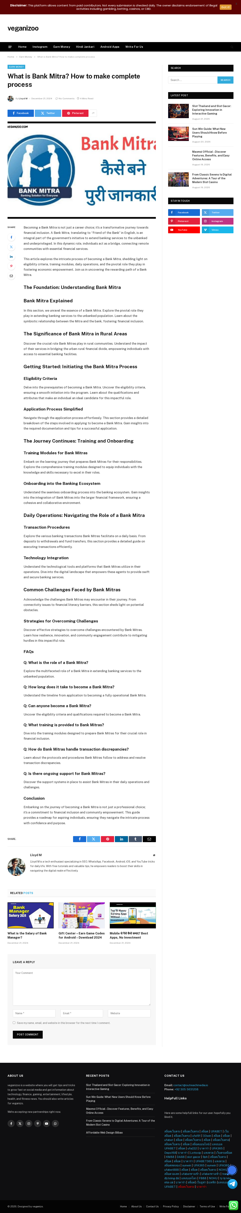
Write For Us (134, 46)
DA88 (181, 1156)
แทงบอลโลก (189, 1178)
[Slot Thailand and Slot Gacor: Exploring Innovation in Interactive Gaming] (178, 111)
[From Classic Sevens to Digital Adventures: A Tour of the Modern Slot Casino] (178, 179)
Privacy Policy (171, 1206)
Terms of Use (207, 1206)
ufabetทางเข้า (190, 1173)
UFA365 (217, 1148)
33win (207, 1135)
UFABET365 (203, 1161)
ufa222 (192, 1148)
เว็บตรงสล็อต (224, 1152)
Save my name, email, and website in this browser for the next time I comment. (63, 1022)
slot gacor (193, 1156)
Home (22, 46)
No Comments (67, 98)
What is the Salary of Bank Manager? (27, 935)
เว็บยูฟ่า (201, 1182)
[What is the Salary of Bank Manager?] (31, 915)
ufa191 (196, 1135)
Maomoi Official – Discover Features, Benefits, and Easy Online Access (211, 155)
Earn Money (61, 46)
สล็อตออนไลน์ (201, 1144)
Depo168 (170, 1152)
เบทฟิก (212, 1182)
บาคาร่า (204, 1148)
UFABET (216, 1131)
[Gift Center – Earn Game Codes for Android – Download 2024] (82, 915)
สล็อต (204, 1131)
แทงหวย (209, 1152)
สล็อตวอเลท (171, 1173)
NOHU (223, 1169)
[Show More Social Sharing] (93, 113)
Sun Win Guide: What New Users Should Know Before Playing (209, 132)
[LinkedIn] (11, 256)
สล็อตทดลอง (172, 1165)
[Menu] (10, 46)
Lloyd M (23, 98)
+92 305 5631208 (186, 1089)
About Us (136, 1206)
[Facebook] (11, 237)
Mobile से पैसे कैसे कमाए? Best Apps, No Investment (129, 935)
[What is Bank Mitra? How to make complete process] (82, 170)
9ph (205, 1156)
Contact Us (152, 1206)
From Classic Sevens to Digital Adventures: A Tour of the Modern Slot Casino (212, 178)
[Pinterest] (11, 266)
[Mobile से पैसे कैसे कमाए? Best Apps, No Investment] (133, 915)
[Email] (11, 276)
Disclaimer (189, 1206)
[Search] (231, 47)
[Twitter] (11, 247)
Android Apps (110, 46)
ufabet (168, 1139)
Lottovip (195, 1152)
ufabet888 (171, 1169)
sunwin (186, 1165)
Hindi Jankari (85, 46)
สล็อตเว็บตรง (172, 1131)
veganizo (38, 1206)
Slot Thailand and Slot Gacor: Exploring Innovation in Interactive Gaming (211, 110)
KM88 (170, 1156)
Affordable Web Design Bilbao (104, 1132)
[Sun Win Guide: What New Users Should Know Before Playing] (178, 134)
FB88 (202, 1178)
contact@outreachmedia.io (190, 1085)
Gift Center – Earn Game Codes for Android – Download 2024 (82, 935)
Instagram (40, 46)
